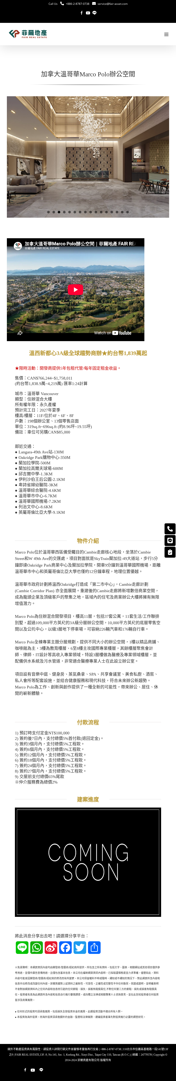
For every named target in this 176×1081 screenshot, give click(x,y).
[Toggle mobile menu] (166, 34)
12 (106, 212)
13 (111, 212)
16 (127, 212)
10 (96, 212)
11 (101, 212)
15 (122, 212)
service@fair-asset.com (113, 4)
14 (117, 212)
